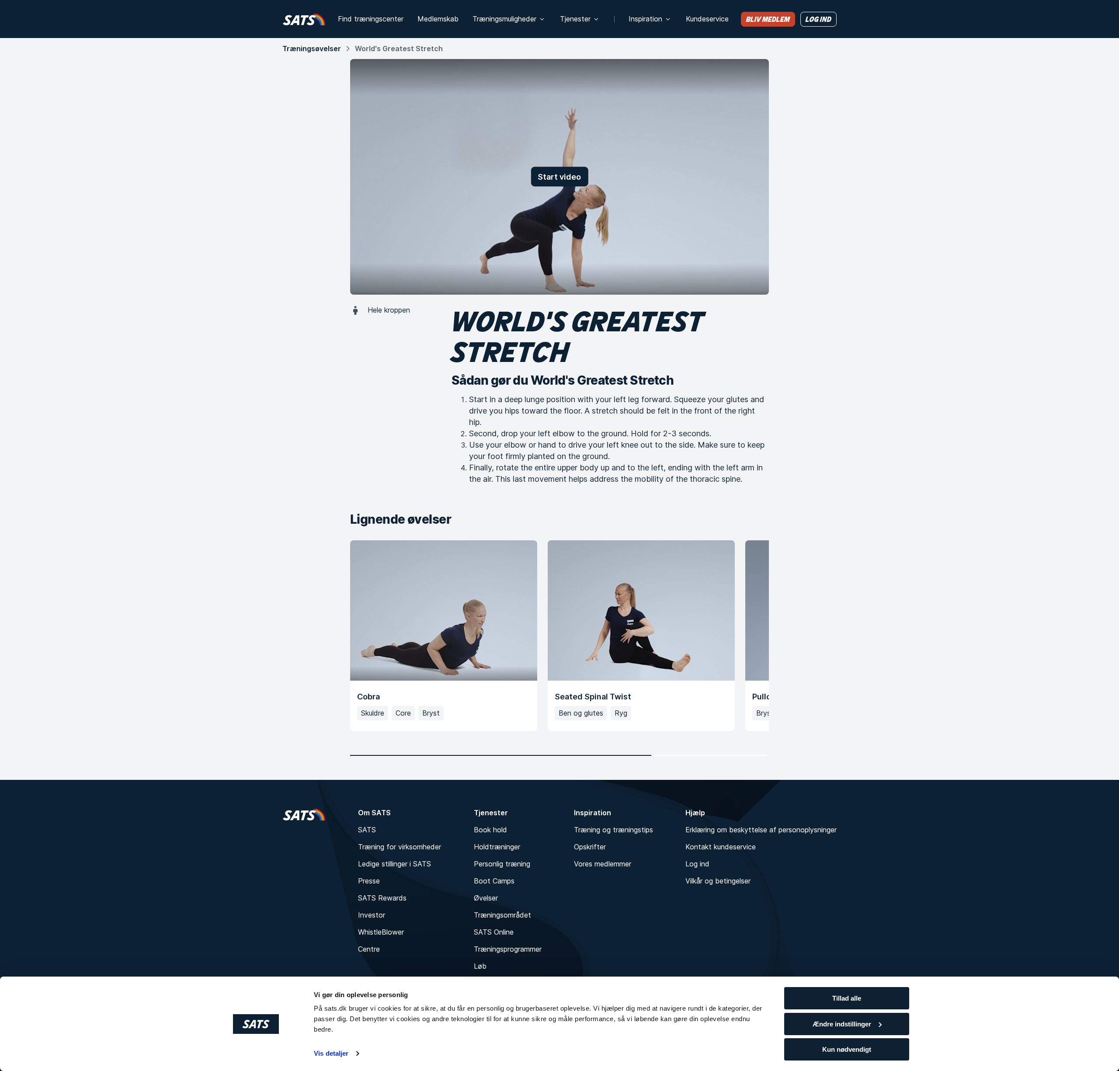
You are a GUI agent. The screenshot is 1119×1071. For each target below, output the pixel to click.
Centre (369, 949)
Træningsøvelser (311, 48)
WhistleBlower (381, 932)
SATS (367, 829)
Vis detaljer (331, 1053)
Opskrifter (590, 846)
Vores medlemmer (602, 863)
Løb (480, 966)
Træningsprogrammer (508, 949)
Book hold (490, 829)
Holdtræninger (497, 846)
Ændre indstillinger (842, 1024)
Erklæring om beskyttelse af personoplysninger (761, 829)
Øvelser (486, 898)
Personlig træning (502, 863)
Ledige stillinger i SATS (394, 863)
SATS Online (494, 932)
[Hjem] (304, 19)
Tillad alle (846, 998)
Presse (369, 880)
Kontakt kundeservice (720, 846)
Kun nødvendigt (846, 1049)
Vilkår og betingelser (718, 880)
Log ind (697, 863)
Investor (371, 915)
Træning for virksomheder (399, 846)
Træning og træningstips (613, 829)
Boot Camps (494, 880)
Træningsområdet (502, 915)
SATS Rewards (382, 898)
